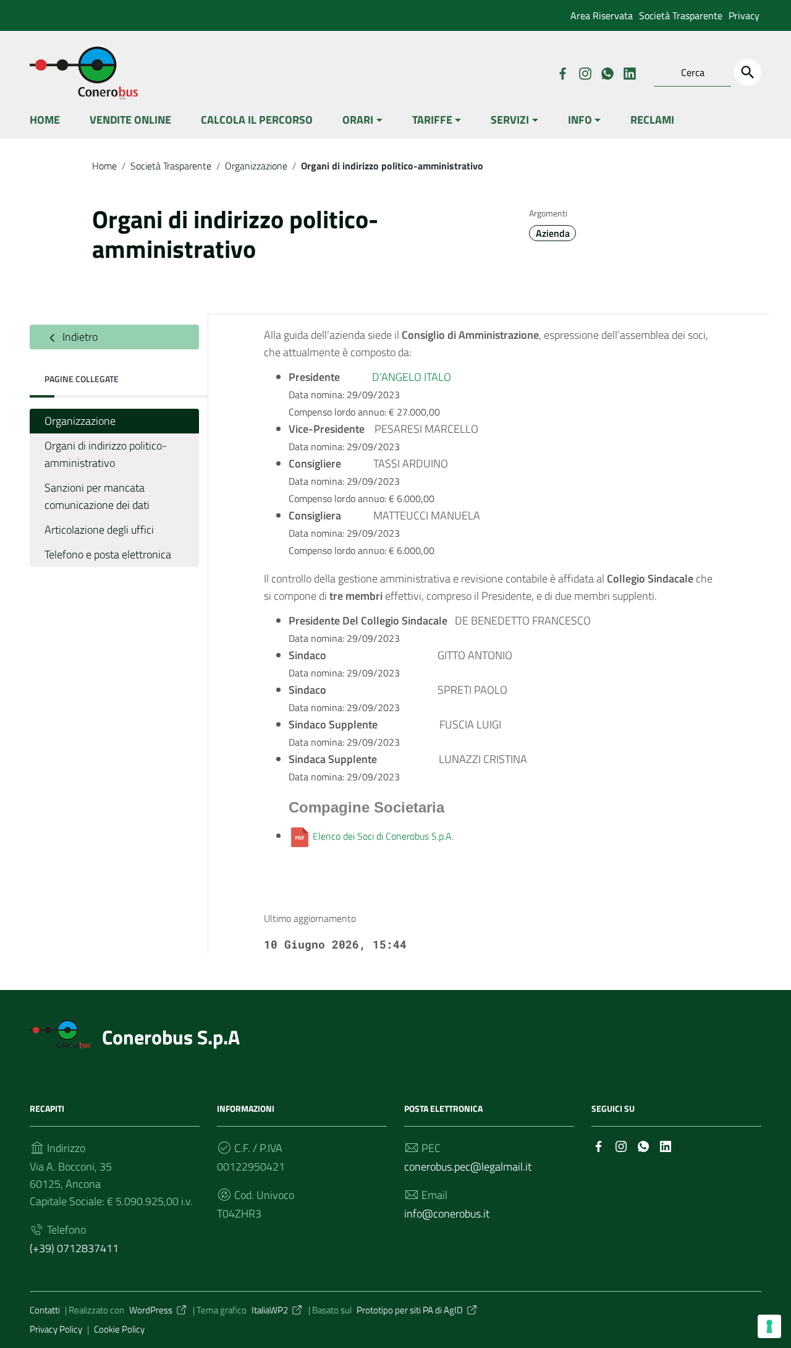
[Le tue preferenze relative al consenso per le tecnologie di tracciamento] (769, 1326)
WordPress (150, 1310)
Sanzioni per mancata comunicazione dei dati (97, 496)
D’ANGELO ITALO (411, 377)
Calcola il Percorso (257, 119)
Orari (357, 119)
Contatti (45, 1310)
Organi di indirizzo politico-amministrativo (105, 454)
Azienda (553, 233)
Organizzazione (256, 165)
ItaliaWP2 (270, 1310)
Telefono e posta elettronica (107, 554)
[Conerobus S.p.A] (60, 1033)
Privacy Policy (56, 1329)
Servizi (510, 119)
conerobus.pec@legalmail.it (467, 1166)
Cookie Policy (119, 1329)
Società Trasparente (680, 15)
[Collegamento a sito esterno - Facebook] (562, 72)
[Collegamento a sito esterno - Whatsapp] (606, 72)
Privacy (744, 15)
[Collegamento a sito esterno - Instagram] (584, 72)
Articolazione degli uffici (99, 529)
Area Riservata (601, 15)
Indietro (79, 336)
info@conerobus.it (446, 1213)
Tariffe (432, 119)
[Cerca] (747, 72)
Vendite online (130, 119)
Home (45, 119)
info (580, 119)
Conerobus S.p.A (171, 1037)
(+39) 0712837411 (74, 1248)
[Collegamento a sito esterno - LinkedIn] (629, 72)
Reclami (652, 119)
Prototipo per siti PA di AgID (410, 1310)
